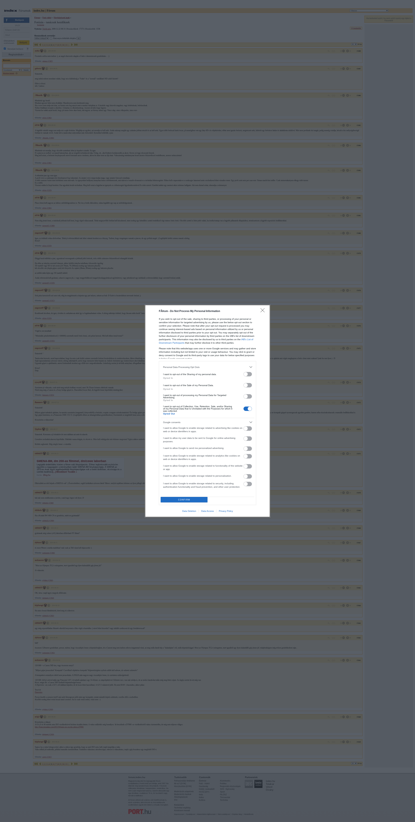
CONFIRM (184, 500)
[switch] (247, 374)
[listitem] (207, 367)
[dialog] (207, 411)
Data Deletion (189, 511)
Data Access (207, 511)
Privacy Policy (226, 511)
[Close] (264, 311)
